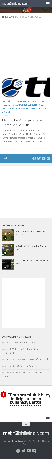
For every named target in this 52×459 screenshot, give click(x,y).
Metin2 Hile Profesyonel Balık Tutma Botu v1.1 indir (22, 122)
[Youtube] (43, 158)
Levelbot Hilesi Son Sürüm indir (30, 233)
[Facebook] (34, 158)
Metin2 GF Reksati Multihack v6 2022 (21, 342)
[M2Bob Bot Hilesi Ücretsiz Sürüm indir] (8, 250)
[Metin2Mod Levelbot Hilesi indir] (8, 235)
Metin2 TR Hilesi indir (32, 262)
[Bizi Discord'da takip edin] (48, 158)
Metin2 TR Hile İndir (11, 108)
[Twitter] (39, 158)
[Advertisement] (26, 46)
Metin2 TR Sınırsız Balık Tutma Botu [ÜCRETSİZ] (26, 359)
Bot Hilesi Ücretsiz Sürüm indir (31, 247)
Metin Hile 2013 (9, 101)
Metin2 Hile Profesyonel (31, 104)
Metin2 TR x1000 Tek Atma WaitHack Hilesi (24, 366)
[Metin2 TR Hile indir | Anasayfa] (20, 3)
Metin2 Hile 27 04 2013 (28, 101)
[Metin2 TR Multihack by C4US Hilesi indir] (8, 264)
